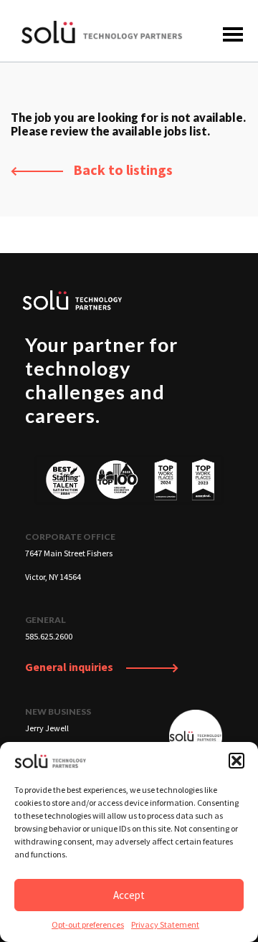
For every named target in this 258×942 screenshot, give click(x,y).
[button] (236, 760)
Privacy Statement (165, 924)
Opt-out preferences (88, 924)
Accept (129, 895)
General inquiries (70, 667)
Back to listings (121, 170)
